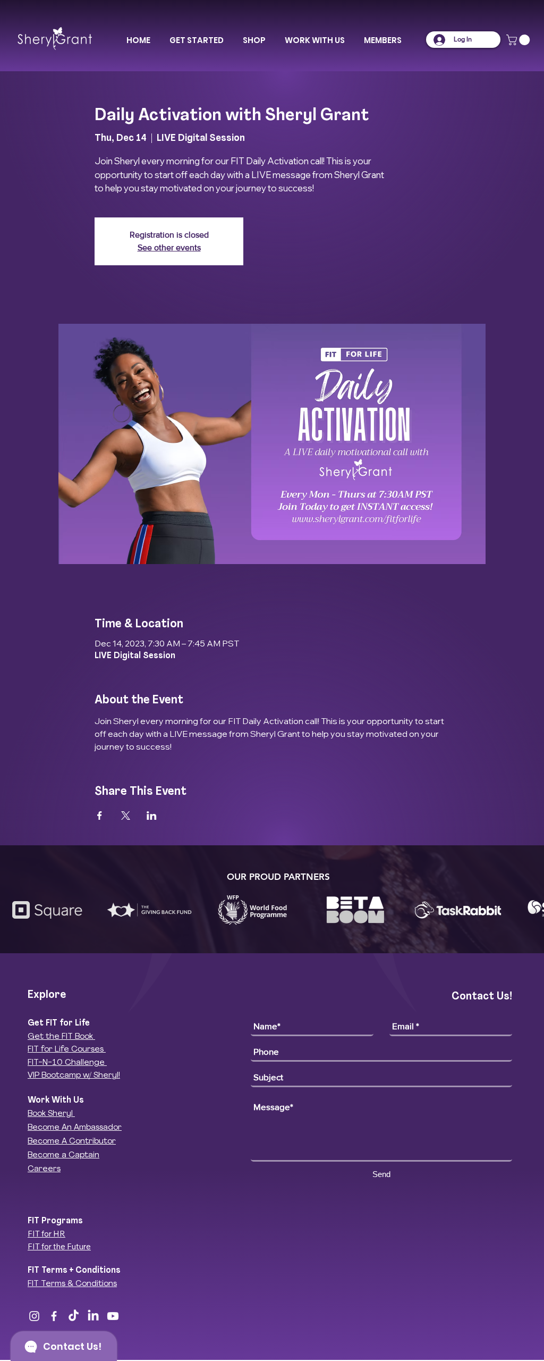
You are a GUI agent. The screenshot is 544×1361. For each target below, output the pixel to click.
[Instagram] (34, 1316)
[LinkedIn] (93, 1316)
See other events (169, 247)
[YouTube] (113, 1316)
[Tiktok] (73, 1316)
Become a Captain (63, 1156)
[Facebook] (54, 1316)
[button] (196, 40)
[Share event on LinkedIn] (152, 815)
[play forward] (530, 910)
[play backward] (13, 910)
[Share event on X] (126, 815)
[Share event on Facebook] (100, 815)
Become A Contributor (72, 1142)
